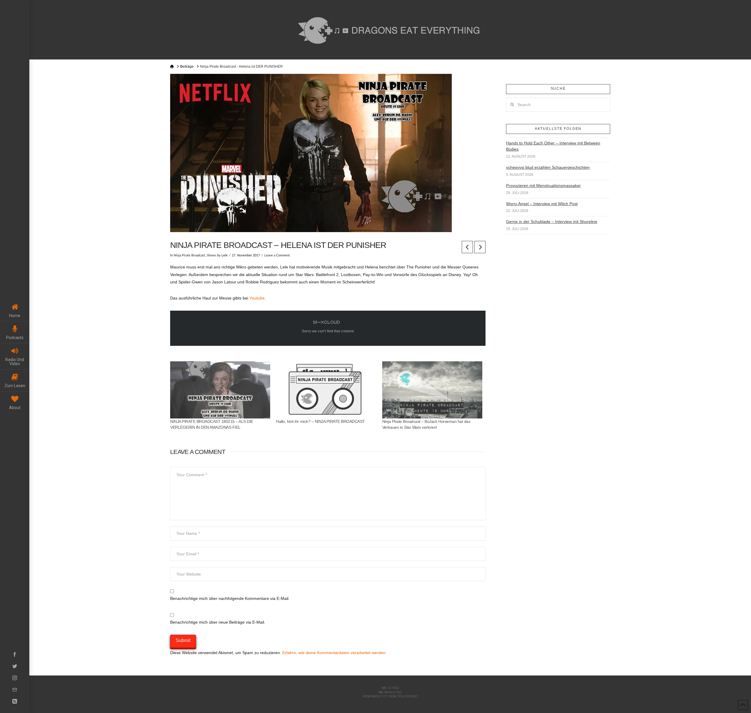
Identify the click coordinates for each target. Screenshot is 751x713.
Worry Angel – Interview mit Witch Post (542, 203)
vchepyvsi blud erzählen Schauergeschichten (548, 167)
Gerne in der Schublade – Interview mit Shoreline (551, 221)
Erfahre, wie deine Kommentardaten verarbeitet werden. (334, 652)
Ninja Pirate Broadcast (189, 255)
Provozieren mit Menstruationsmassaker (543, 185)
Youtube (257, 298)
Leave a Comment (277, 255)
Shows (211, 255)
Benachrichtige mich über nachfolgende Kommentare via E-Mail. (230, 598)
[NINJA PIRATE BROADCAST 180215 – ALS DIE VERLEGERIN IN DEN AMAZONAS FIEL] (220, 389)
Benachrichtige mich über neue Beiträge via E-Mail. (217, 622)
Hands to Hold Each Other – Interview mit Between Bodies (553, 146)
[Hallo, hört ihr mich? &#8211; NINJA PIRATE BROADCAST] (326, 389)
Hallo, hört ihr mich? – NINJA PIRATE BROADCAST (320, 421)
